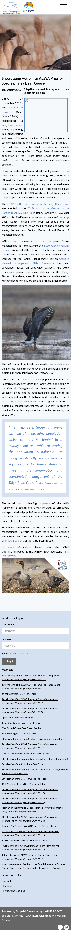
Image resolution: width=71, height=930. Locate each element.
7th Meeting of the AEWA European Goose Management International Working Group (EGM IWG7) (30, 746)
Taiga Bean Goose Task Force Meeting (21, 723)
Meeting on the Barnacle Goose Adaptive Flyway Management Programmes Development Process (33, 809)
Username (9, 624)
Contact (6, 880)
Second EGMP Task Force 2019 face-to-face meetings (29, 826)
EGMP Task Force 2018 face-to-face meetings (25, 840)
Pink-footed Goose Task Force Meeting (21, 728)
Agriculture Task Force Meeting (17, 717)
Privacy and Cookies (13, 890)
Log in (10, 661)
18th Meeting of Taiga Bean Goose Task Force (25, 784)
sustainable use (15, 540)
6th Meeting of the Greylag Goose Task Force (24, 778)
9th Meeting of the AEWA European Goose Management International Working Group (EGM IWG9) (30, 701)
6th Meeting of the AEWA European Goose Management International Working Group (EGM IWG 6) (30, 791)
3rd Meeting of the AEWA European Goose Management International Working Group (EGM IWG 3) (30, 833)
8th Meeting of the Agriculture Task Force (22, 764)
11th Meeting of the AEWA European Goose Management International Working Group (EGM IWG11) (31, 677)
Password (8, 638)
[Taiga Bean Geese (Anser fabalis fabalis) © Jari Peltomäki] (35, 575)
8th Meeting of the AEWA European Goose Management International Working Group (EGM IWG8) (30, 710)
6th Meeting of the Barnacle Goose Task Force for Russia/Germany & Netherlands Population (35, 771)
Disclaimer (8, 885)
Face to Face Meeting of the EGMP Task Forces (25, 753)
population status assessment (19, 401)
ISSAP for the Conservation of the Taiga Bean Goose (38, 204)
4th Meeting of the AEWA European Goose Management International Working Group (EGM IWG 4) (30, 819)
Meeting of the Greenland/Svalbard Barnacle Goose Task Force (33, 739)
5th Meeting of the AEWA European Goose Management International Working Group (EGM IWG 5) (30, 800)
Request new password (15, 653)
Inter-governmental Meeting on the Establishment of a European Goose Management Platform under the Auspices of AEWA (34, 866)
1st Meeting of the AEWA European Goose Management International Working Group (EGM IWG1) (30, 857)
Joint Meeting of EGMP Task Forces (19, 693)
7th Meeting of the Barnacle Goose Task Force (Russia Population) (35, 759)
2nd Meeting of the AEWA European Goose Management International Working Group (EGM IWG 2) (30, 847)
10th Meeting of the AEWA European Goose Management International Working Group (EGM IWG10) (31, 686)
